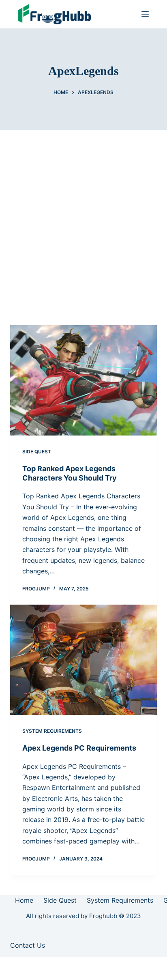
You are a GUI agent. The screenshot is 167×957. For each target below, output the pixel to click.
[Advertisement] (83, 217)
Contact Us (27, 945)
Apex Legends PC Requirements (79, 748)
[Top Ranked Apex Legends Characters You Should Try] (83, 380)
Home (24, 900)
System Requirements (52, 731)
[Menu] (145, 14)
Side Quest (36, 451)
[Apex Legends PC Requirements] (83, 660)
